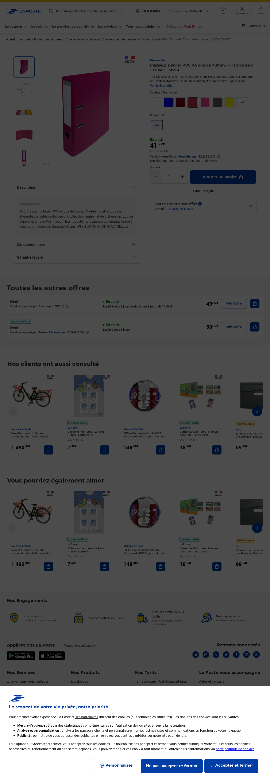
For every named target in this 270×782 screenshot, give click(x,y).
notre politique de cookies (235, 749)
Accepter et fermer (234, 765)
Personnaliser (118, 765)
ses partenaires (86, 717)
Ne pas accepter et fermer (172, 766)
